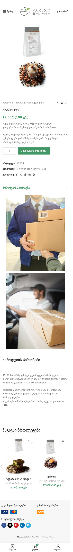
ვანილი (52, 476)
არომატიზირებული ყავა (30, 102)
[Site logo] (35, 11)
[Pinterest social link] (25, 174)
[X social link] (21, 174)
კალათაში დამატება (34, 151)
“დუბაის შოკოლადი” (18, 479)
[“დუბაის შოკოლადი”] (18, 456)
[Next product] (66, 103)
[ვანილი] (52, 455)
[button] (30, 441)
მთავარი (8, 102)
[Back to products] (62, 103)
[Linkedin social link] (30, 174)
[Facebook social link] (17, 174)
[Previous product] (58, 103)
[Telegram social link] (34, 174)
